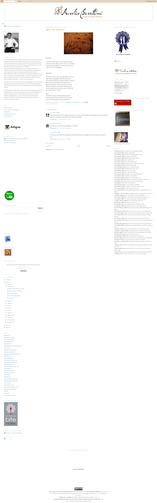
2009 (7, 280)
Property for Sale (8, 108)
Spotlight (6, 377)
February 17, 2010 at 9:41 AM (60, 119)
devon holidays (54, 132)
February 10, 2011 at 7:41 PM (60, 139)
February (9, 286)
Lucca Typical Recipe (9, 362)
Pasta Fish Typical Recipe (10, 366)
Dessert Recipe (7, 339)
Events (5, 348)
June (8, 308)
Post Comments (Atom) (58, 149)
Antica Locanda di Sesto (10, 140)
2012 (7, 327)
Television (6, 383)
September (10, 315)
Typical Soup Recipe (9, 389)
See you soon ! (10, 298)
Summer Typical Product (10, 381)
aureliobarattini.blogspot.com (85, 497)
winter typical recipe (9, 395)
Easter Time (7, 343)
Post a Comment (50, 143)
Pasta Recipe (7, 368)
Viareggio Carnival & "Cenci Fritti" (15, 288)
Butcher (6, 335)
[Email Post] (86, 102)
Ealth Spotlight (8, 341)
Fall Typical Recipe (9, 352)
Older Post (108, 146)
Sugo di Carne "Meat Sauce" (14, 295)
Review (6, 374)
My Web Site (7, 112)
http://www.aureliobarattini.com (78, 501)
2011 (7, 325)
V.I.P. (5, 391)
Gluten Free (7, 356)
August (9, 313)
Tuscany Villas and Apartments (11, 110)
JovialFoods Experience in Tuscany (131, 253)
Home (3, 23)
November (9, 320)
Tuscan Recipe (7, 385)
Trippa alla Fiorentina (12, 293)
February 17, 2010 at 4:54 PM (60, 128)
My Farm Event (8, 364)
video (5, 393)
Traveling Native (8, 116)
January (9, 284)
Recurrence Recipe (8, 372)
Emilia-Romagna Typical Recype (12, 346)
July (8, 310)
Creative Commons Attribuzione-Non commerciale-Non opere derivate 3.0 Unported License (79, 493)
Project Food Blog (8, 370)
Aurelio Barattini (54, 123)
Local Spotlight (8, 358)
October (9, 317)
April (8, 303)
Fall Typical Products (9, 350)
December (9, 322)
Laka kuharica (53, 112)
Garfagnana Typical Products (11, 354)
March (9, 301)
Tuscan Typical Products (10, 387)
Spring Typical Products (10, 379)
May (8, 305)
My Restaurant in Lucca (10, 114)
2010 (7, 282)
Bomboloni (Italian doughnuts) (14, 291)
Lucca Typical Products (10, 360)
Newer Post (48, 146)
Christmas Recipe (8, 337)
